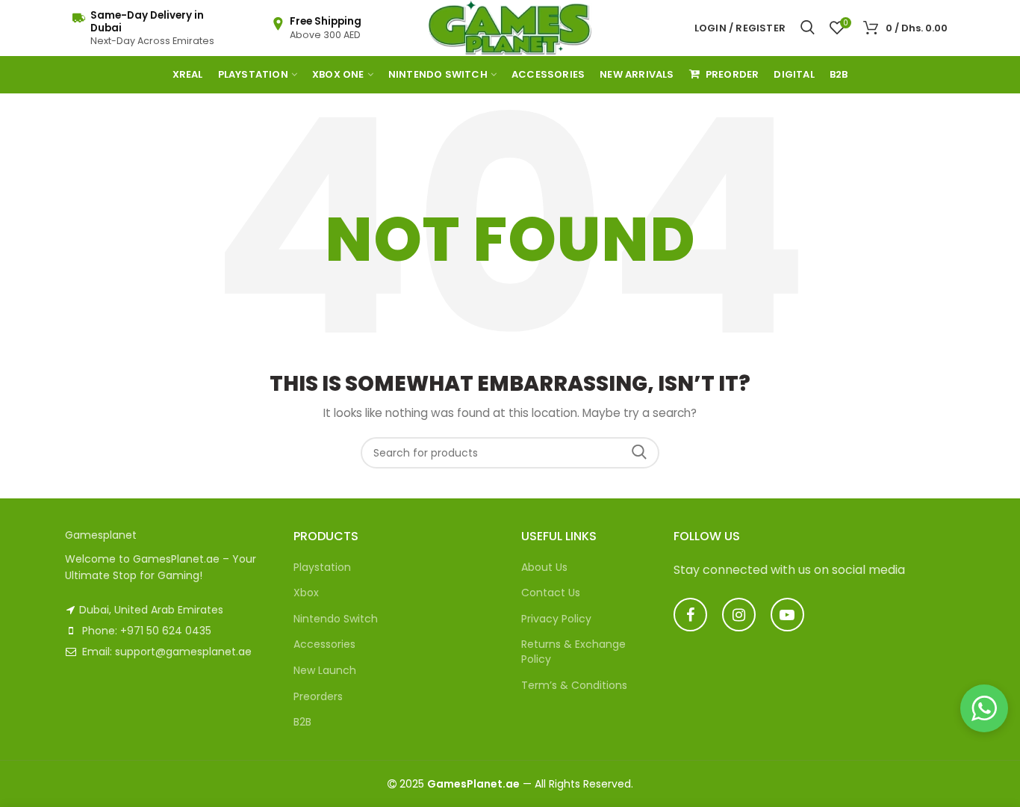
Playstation (322, 567)
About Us (544, 567)
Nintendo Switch (335, 618)
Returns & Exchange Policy (573, 652)
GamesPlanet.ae (473, 783)
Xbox (306, 592)
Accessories (324, 644)
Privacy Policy (556, 618)
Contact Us (550, 592)
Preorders (318, 696)
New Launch (324, 670)
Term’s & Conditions (574, 685)
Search (639, 453)
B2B (302, 721)
